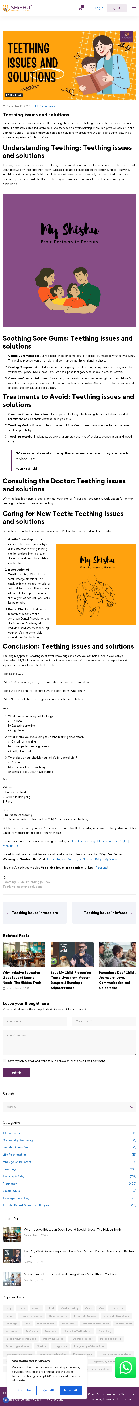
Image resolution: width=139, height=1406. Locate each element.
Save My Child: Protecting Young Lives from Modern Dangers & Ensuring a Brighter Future (71, 980)
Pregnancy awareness (18, 1353)
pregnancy (60, 1346)
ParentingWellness (17, 1346)
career (36, 1308)
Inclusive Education (69, 1147)
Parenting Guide (14, 882)
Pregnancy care (83, 1353)
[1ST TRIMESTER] (12, 1251)
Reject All (47, 1390)
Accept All (71, 1390)
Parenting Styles (110, 1338)
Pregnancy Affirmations (89, 1346)
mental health (45, 1323)
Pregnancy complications (115, 1353)
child (51, 1308)
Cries (88, 1308)
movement (12, 1331)
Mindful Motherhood (96, 1323)
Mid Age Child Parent (69, 1162)
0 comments (47, 106)
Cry (101, 1308)
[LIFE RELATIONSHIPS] (12, 1274)
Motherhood (124, 1323)
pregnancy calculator (53, 1353)
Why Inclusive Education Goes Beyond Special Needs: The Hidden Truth (22, 978)
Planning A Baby (69, 1176)
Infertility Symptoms (116, 1315)
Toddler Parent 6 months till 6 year (69, 1205)
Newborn (50, 1331)
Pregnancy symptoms (104, 1361)
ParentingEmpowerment (20, 1338)
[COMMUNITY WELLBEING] (12, 1229)
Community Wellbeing (69, 1140)
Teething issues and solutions (22, 886)
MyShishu (32, 1331)
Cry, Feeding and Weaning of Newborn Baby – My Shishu (81, 859)
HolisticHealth (58, 1315)
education (117, 1308)
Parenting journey (38, 882)
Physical (41, 1346)
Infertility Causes (85, 1315)
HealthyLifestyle (31, 1315)
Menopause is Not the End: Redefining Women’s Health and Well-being (71, 1274)
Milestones (69, 1323)
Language (11, 1323)
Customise (23, 1390)
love (27, 1323)
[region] (47, 1377)
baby (8, 1308)
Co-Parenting (69, 1308)
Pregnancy (69, 1183)
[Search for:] (69, 1106)
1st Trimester (69, 1133)
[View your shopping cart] (81, 8)
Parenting (13, 95)
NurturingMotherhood (78, 1331)
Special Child (69, 1191)
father (9, 1315)
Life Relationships (69, 1154)
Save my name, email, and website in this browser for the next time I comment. (57, 1061)
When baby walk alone (95, 1369)
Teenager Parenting (69, 1198)
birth (22, 1308)
